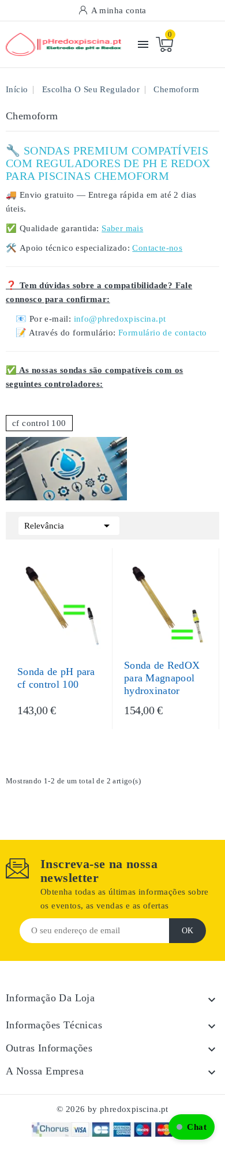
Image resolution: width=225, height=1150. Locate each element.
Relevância (69, 526)
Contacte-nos (157, 247)
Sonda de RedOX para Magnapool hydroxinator (162, 677)
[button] (191, 1127)
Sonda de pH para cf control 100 (56, 678)
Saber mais (122, 228)
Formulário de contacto (162, 332)
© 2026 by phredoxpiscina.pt (112, 1109)
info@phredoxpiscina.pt (120, 318)
